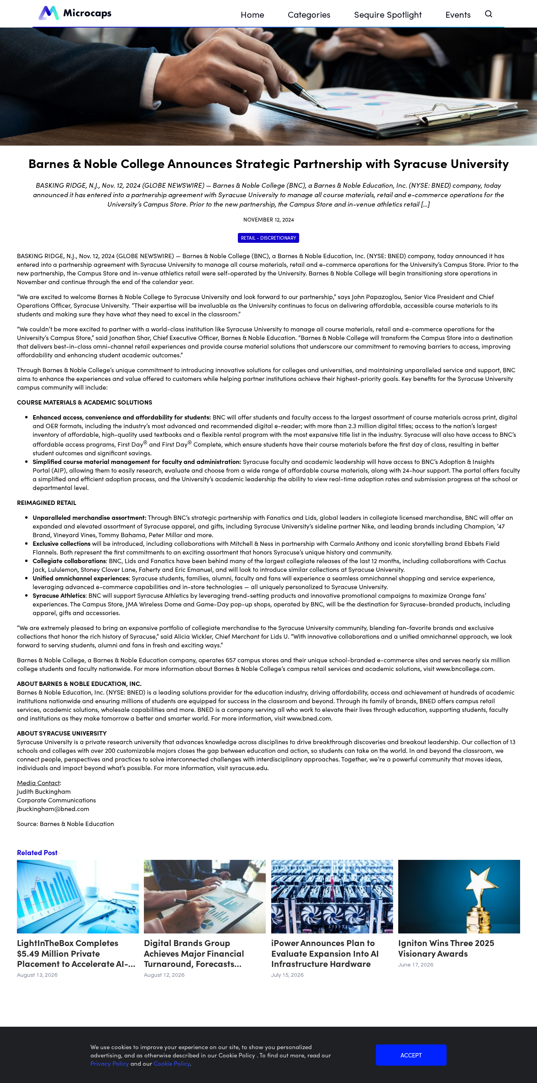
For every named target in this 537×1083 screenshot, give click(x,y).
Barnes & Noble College (216, 255)
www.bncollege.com (464, 668)
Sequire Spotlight (388, 14)
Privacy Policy (110, 1063)
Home (252, 14)
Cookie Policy (172, 1063)
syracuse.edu (248, 767)
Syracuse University (168, 264)
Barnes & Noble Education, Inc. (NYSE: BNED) (342, 255)
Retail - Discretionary (268, 237)
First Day (130, 444)
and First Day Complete (184, 444)
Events (458, 14)
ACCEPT (411, 1055)
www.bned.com (309, 717)
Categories (309, 14)
